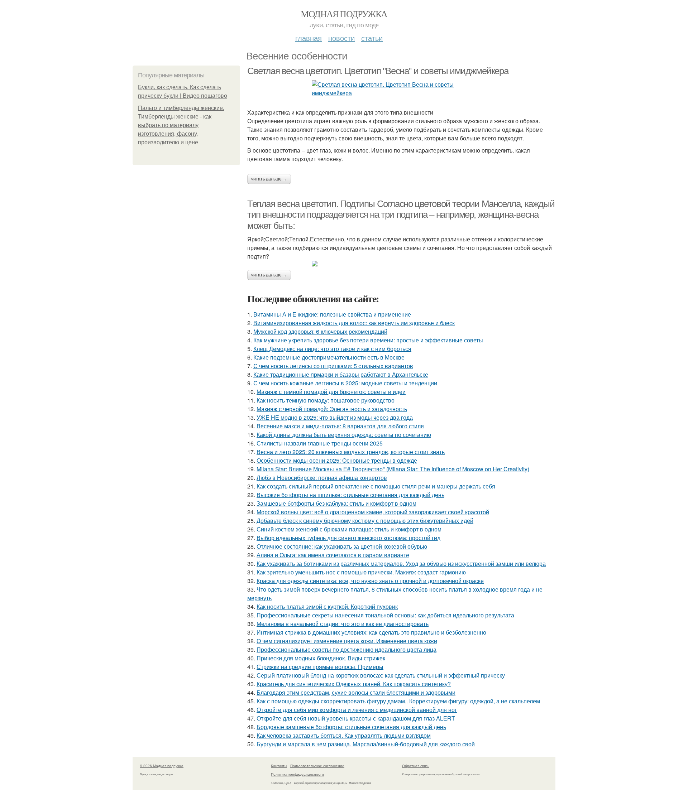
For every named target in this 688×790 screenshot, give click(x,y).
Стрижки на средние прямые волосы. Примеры (320, 667)
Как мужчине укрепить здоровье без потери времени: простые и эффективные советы (368, 340)
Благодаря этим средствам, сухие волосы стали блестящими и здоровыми (356, 692)
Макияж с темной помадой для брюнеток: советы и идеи (331, 391)
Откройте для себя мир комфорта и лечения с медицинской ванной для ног (357, 709)
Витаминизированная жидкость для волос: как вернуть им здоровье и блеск (354, 323)
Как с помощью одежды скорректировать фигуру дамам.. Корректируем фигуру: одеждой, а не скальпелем (398, 701)
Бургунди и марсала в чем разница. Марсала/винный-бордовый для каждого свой (366, 744)
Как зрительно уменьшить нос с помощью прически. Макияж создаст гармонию (361, 572)
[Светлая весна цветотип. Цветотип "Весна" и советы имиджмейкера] (401, 88)
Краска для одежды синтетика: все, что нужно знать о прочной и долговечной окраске (370, 581)
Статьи (372, 38)
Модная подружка (344, 14)
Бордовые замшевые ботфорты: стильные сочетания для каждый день (351, 727)
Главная (308, 38)
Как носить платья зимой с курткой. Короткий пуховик (327, 606)
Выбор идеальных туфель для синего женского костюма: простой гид (348, 538)
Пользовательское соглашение (317, 765)
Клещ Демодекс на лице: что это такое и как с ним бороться (332, 349)
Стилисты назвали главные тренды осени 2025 (320, 443)
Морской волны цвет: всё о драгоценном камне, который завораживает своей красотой (373, 512)
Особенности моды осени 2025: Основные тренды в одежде (337, 460)
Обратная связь (415, 765)
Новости (341, 38)
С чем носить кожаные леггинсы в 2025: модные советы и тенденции (345, 383)
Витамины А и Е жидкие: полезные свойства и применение (332, 314)
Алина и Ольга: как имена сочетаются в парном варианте (333, 555)
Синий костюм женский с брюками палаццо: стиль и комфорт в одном (349, 529)
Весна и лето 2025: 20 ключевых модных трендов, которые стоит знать (351, 452)
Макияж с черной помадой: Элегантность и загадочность (332, 409)
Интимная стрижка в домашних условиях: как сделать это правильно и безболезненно (371, 632)
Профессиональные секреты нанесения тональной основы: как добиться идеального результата (385, 615)
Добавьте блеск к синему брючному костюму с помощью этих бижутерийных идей (365, 520)
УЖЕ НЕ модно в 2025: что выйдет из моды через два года (335, 417)
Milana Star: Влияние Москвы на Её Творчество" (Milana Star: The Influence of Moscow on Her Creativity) (393, 469)
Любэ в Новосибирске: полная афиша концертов (322, 477)
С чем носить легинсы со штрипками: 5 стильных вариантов (333, 366)
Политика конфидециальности (297, 774)
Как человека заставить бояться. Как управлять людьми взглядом (344, 735)
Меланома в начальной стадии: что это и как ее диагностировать (343, 624)
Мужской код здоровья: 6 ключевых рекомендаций (320, 331)
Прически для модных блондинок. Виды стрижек (321, 658)
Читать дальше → (269, 179)
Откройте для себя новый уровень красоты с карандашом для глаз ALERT (356, 718)
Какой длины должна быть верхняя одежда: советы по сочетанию (344, 434)
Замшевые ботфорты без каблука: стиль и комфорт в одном (336, 503)
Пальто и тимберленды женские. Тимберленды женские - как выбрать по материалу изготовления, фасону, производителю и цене (181, 125)
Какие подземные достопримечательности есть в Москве (329, 357)
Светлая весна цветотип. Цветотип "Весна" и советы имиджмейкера (377, 71)
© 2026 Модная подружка (161, 765)
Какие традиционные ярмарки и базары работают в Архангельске (340, 374)
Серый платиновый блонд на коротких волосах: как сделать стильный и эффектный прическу (381, 675)
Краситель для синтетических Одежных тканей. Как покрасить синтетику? (354, 684)
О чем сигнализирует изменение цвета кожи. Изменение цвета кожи (347, 641)
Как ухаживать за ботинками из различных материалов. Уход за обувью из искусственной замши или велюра (401, 563)
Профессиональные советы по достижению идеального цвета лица (346, 649)
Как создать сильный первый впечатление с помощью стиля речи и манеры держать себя (376, 486)
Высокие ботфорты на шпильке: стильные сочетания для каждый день (350, 495)
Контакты (279, 765)
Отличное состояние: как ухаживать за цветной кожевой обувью (342, 546)
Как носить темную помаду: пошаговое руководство (326, 400)
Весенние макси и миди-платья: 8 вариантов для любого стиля (340, 426)
